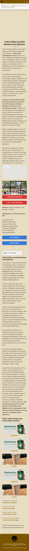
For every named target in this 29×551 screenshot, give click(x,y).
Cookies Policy (19, 547)
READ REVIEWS (14, 243)
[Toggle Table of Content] (19, 253)
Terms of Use (6, 547)
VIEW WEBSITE (14, 237)
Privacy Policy (12, 547)
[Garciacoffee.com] (2, 1)
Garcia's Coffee (5, 6)
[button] (24, 1)
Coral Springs (13, 6)
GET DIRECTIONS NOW (14, 197)
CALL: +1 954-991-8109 (14, 202)
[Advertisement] (14, 25)
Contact (24, 547)
